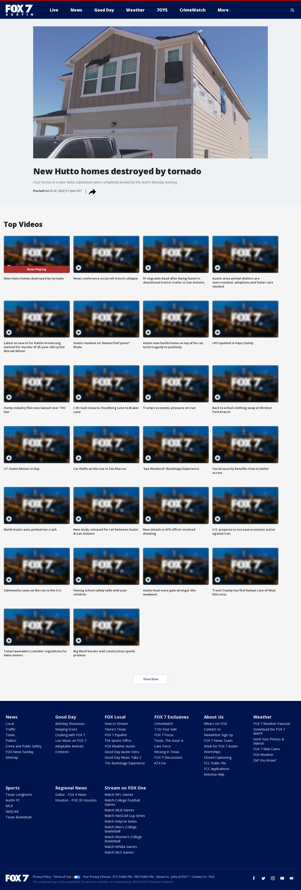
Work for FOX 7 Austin (221, 746)
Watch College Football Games (122, 802)
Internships (212, 752)
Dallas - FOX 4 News (71, 794)
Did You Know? (264, 760)
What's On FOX (215, 723)
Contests (62, 752)
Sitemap (12, 757)
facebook (254, 878)
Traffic (11, 729)
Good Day (65, 717)
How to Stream (116, 723)
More (223, 10)
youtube (282, 878)
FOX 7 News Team (218, 740)
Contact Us (212, 729)
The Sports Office (118, 740)
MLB (9, 806)
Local (10, 723)
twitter (263, 878)
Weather (262, 717)
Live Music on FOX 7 (70, 740)
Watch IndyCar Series (121, 821)
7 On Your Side (165, 729)
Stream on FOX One (125, 788)
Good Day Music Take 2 (123, 757)
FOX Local (115, 717)
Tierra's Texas (115, 729)
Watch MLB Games (119, 810)
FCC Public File (215, 763)
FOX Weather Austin (120, 746)
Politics (11, 740)
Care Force (162, 746)
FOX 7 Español (116, 735)
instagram (273, 878)
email (291, 878)
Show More (150, 679)
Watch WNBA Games (121, 846)
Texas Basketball (19, 817)
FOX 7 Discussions (168, 757)
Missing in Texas (166, 752)
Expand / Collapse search (292, 10)
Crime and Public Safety (24, 746)
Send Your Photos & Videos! (268, 741)
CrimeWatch (163, 723)
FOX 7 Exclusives (171, 717)
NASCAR (12, 811)
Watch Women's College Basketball (123, 839)
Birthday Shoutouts (70, 723)
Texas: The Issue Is (168, 740)
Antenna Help (214, 774)
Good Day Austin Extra (122, 752)
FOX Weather (263, 754)
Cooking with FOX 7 (70, 735)
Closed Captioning (217, 757)
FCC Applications (216, 768)
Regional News (71, 788)
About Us (213, 717)
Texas (10, 735)
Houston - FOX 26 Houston (76, 800)
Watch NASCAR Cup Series (125, 815)
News (11, 717)
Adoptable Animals (69, 746)
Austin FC (13, 800)
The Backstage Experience (125, 763)
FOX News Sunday (20, 752)
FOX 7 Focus (164, 735)
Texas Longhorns (19, 794)
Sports (13, 788)
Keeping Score (66, 729)
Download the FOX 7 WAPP (269, 731)
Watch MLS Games (119, 852)
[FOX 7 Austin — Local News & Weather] (21, 10)
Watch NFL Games (119, 794)
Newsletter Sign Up (218, 735)
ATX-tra (160, 763)
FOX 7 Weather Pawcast (271, 723)
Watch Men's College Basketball (121, 829)
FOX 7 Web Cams (266, 749)
